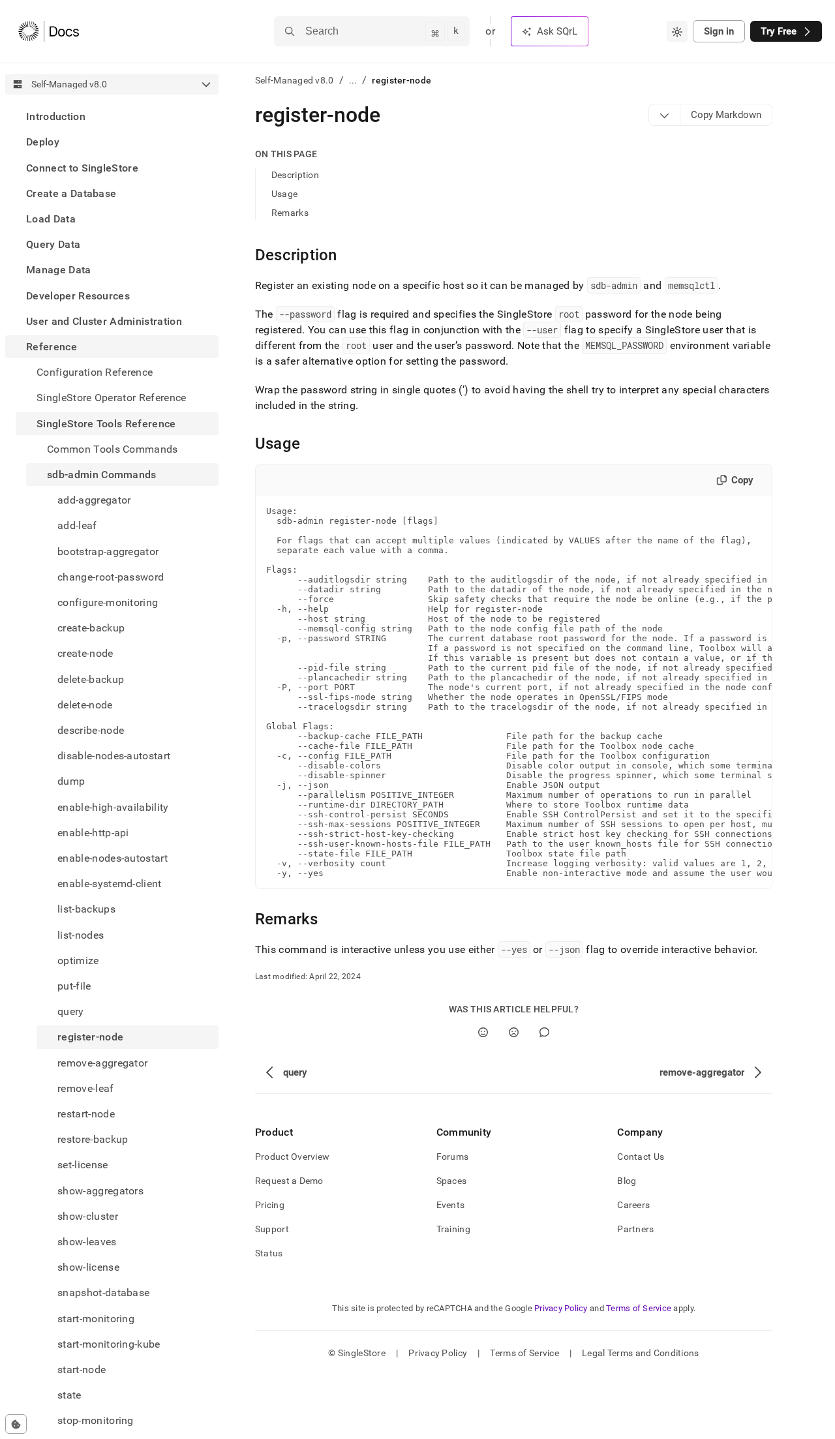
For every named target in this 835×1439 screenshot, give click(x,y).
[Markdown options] (664, 114)
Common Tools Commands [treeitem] (112, 449)
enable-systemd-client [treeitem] (109, 883)
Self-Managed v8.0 (294, 80)
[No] (513, 1032)
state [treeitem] (69, 1395)
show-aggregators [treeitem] (100, 1191)
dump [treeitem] (71, 781)
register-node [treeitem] (90, 1037)
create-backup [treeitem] (91, 628)
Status (269, 1253)
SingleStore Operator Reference (112, 397)
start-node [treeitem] (81, 1369)
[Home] (48, 31)
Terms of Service (638, 1308)
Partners (635, 1229)
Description (295, 175)
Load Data (51, 219)
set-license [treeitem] (82, 1165)
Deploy (42, 142)
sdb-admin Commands (102, 474)
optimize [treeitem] (78, 960)
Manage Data (58, 270)
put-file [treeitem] (74, 986)
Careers (633, 1205)
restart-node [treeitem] (86, 1114)
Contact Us (640, 1156)
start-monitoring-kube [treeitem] (108, 1344)
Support (272, 1229)
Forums (452, 1156)
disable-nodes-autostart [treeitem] (113, 756)
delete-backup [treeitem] (90, 679)
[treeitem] (112, 116)
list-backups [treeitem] (86, 909)
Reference (51, 347)
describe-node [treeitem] (90, 730)
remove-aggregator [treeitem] (102, 1063)
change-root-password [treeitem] (110, 577)
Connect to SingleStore (82, 167)
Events (450, 1205)
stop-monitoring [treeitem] (95, 1420)
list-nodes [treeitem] (80, 935)
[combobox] (677, 31)
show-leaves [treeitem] (87, 1241)
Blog (626, 1180)
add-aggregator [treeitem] (93, 500)
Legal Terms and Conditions (640, 1353)
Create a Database (71, 193)
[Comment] (544, 1032)
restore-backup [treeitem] (92, 1139)
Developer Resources (78, 295)
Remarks (290, 212)
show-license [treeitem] (88, 1267)
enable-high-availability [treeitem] (113, 806)
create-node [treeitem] (85, 653)
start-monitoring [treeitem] (95, 1318)
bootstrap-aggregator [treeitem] (108, 551)
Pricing (269, 1205)
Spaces (451, 1180)
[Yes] (483, 1032)
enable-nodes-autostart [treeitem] (112, 858)
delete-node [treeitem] (85, 705)
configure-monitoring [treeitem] (107, 602)
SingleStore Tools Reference (106, 423)
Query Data (53, 244)
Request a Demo (289, 1180)
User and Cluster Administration (104, 321)
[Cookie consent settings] (16, 1424)
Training (453, 1229)
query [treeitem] (70, 1011)
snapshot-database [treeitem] (103, 1292)
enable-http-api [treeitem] (93, 832)
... (353, 80)
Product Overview (292, 1156)
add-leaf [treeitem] (77, 525)
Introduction (55, 116)
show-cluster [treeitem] (87, 1216)
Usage (284, 194)
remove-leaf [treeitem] (85, 1088)
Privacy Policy (561, 1308)
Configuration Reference (95, 372)
